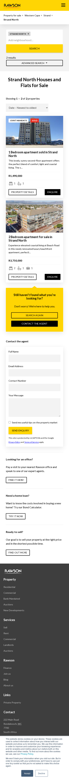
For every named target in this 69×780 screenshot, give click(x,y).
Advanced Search (33, 63)
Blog (6, 679)
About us (8, 685)
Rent (6, 633)
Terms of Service (31, 442)
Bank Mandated (12, 598)
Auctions (8, 604)
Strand (47, 15)
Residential (9, 587)
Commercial (10, 592)
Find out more (18, 552)
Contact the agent (34, 323)
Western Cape (32, 15)
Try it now (16, 516)
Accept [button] (27, 773)
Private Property (12, 702)
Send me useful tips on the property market (34, 422)
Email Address (16, 366)
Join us (7, 673)
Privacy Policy (27, 753)
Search (34, 48)
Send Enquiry (20, 430)
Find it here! (16, 479)
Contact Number (17, 380)
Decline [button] (41, 773)
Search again (34, 315)
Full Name (14, 351)
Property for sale (12, 15)
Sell (5, 627)
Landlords (9, 644)
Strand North (11, 19)
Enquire (52, 192)
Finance (8, 667)
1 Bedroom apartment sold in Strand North (33, 154)
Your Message (16, 395)
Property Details (22, 192)
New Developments (14, 610)
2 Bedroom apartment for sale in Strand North (30, 238)
